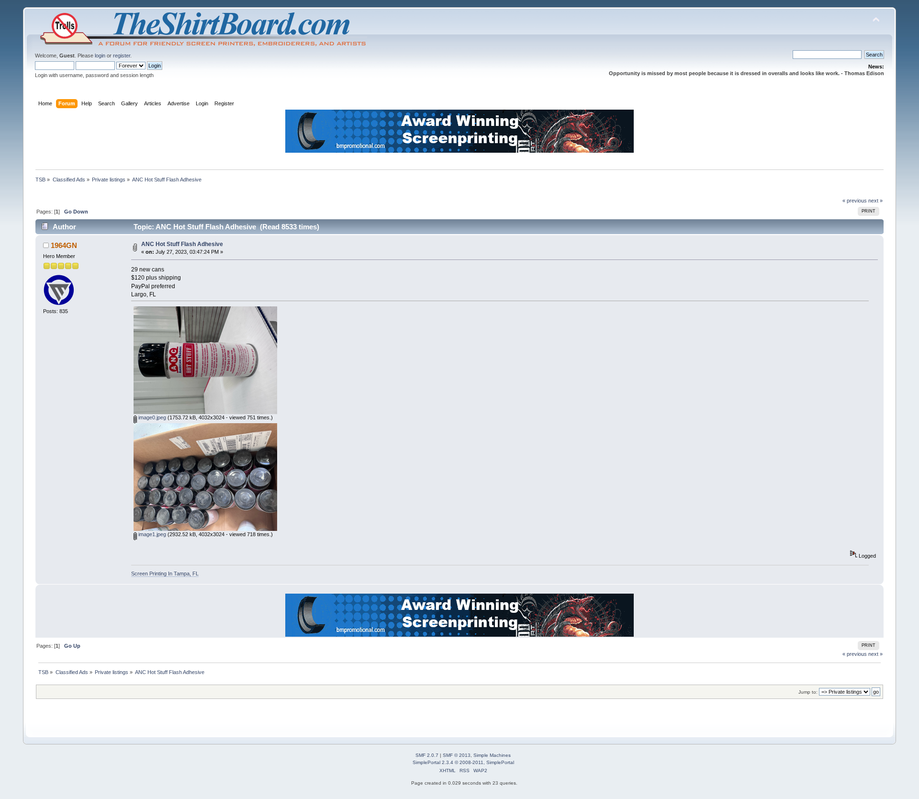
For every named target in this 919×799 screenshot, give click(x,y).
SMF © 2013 (457, 755)
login (100, 55)
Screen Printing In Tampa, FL (165, 573)
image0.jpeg (151, 417)
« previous (854, 200)
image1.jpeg (151, 534)
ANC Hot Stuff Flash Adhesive (182, 244)
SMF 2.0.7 (426, 755)
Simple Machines (492, 755)
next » (875, 200)
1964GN (64, 245)
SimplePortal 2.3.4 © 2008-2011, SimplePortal (463, 762)
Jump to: (808, 692)
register (121, 55)
